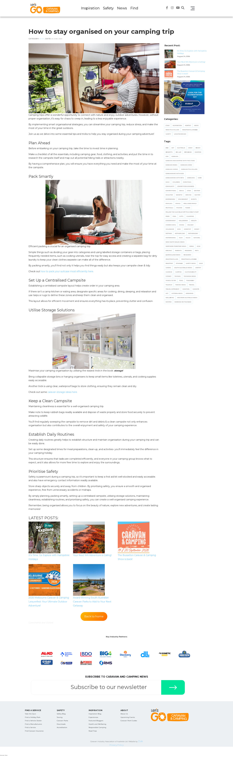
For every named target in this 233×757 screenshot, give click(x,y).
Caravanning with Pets (175, 178)
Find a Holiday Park (32, 717)
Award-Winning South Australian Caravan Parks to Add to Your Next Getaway (92, 601)
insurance (170, 229)
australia (181, 148)
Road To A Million (172, 129)
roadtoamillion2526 (189, 259)
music (188, 237)
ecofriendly (170, 199)
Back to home (94, 616)
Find (134, 8)
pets (197, 250)
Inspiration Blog (95, 714)
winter (168, 302)
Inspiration (90, 8)
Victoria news (177, 293)
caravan (175, 156)
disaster (169, 195)
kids (179, 229)
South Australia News (183, 267)
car (167, 156)
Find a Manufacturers (33, 724)
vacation (185, 289)
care (200, 178)
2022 (167, 148)
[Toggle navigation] (192, 8)
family (177, 203)
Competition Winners (185, 186)
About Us (124, 714)
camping (198, 152)
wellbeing (170, 297)
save (201, 263)
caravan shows (172, 169)
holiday (190, 225)
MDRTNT (188, 125)
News (122, 8)
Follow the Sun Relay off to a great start (182, 212)
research (187, 255)
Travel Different (172, 289)
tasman (178, 276)
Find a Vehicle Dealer (33, 721)
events (194, 199)
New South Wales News (175, 242)
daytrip (197, 190)
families (169, 203)
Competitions (171, 190)
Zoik (140, 741)
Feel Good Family (190, 203)
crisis (181, 190)
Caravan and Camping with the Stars (180, 160)
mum (181, 237)
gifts (181, 216)
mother (169, 233)
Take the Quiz (30, 714)
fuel (174, 216)
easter (197, 195)
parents (178, 250)
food (167, 216)
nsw (198, 246)
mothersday (193, 233)
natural (197, 237)
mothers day (180, 233)
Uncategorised (180, 134)
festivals (169, 207)
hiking (181, 225)
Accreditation (62, 727)
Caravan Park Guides (128, 721)
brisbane (188, 152)
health (194, 220)
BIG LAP (178, 152)
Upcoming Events (127, 717)
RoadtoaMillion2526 (189, 129)
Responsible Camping (97, 727)
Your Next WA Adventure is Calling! (92, 555)
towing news (180, 285)
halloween (183, 220)
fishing (179, 207)
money (196, 229)
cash (167, 182)
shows (168, 267)
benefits (169, 152)
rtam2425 (179, 263)
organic (169, 250)
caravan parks (171, 165)
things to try (171, 280)
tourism (169, 285)
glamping (190, 216)
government (171, 220)
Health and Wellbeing (97, 724)
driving (188, 195)
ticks (181, 280)
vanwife (196, 289)
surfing (178, 272)
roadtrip (169, 263)
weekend (189, 293)
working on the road (183, 302)
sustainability (190, 272)
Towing (59, 717)
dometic (179, 195)
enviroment (183, 199)
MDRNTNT (187, 229)
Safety (108, 8)
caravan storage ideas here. (63, 392)
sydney (168, 276)
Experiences (93, 717)
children (176, 182)
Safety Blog (61, 714)
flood (187, 207)
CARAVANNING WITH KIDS (175, 173)
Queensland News (173, 255)
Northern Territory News (176, 246)
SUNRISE (169, 272)
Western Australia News (187, 297)
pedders (188, 250)
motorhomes (171, 237)
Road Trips (93, 731)
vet (167, 293)
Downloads (61, 724)
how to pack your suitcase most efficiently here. (67, 271)
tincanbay (190, 280)
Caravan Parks (62, 721)
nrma (191, 246)
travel (191, 285)
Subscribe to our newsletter (109, 687)
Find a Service (30, 727)
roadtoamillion (172, 259)
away (190, 148)
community (170, 186)
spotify (198, 267)
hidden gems (171, 225)
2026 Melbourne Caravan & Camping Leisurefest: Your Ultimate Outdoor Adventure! (49, 601)
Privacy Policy (117, 745)
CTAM (167, 125)
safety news (191, 263)
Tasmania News (190, 276)
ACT (173, 148)
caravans (191, 178)
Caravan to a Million (189, 169)
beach (198, 148)
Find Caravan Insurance (34, 731)
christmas (187, 182)
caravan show (186, 165)
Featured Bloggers (96, 721)
